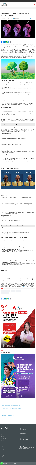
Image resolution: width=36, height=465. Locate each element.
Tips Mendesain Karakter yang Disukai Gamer (7, 415)
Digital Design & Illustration (23, 429)
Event (2, 450)
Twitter (3, 436)
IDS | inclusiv (21, 436)
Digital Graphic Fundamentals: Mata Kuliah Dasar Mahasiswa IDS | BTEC (11, 408)
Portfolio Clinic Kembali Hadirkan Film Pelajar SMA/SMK (9, 411)
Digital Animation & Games (23, 430)
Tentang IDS (3, 455)
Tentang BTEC (3, 456)
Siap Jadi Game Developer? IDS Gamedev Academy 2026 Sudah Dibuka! (11, 405)
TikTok (3, 440)
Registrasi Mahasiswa (4, 446)
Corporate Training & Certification (24, 439)
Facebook (4, 433)
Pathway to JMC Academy (23, 433)
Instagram (4, 438)
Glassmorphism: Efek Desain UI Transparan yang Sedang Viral (10, 412)
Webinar (3, 449)
